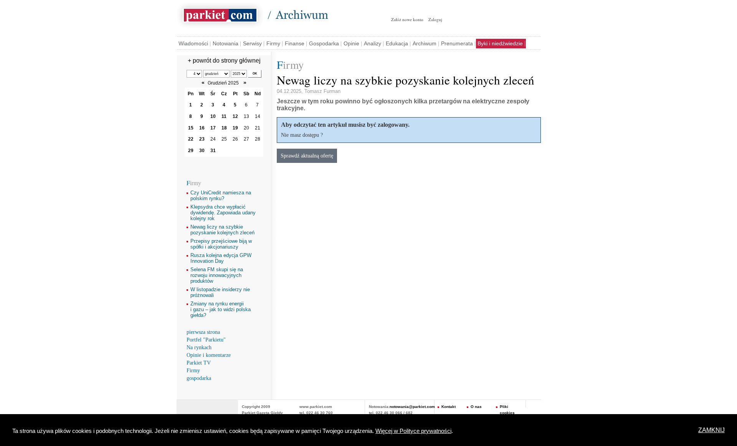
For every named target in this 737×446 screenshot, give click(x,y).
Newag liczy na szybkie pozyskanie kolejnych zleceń (222, 229)
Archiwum (424, 43)
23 (202, 139)
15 (190, 128)
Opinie (351, 43)
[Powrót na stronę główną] (220, 14)
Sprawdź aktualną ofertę (307, 156)
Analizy (372, 43)
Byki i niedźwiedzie (500, 43)
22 (190, 139)
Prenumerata (457, 43)
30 (202, 150)
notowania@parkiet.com (412, 407)
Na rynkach (199, 347)
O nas (476, 407)
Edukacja (397, 43)
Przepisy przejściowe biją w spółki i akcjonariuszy (221, 244)
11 (223, 116)
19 (235, 128)
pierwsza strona (203, 332)
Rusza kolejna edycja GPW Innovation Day (220, 258)
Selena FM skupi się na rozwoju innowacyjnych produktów (216, 275)
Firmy (273, 43)
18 (224, 128)
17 (213, 128)
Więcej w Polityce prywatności (413, 431)
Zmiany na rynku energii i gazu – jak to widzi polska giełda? (220, 309)
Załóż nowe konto (407, 19)
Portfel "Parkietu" (206, 340)
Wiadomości (193, 43)
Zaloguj (435, 19)
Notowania (225, 43)
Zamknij (711, 430)
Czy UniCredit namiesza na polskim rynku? (220, 195)
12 (235, 116)
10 (213, 116)
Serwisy (252, 43)
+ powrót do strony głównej (224, 60)
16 (202, 128)
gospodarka (199, 378)
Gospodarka (324, 43)
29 (190, 150)
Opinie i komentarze (209, 355)
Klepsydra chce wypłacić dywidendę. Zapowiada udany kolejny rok (223, 212)
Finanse (294, 43)
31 (213, 150)
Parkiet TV (199, 363)
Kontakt (448, 407)
